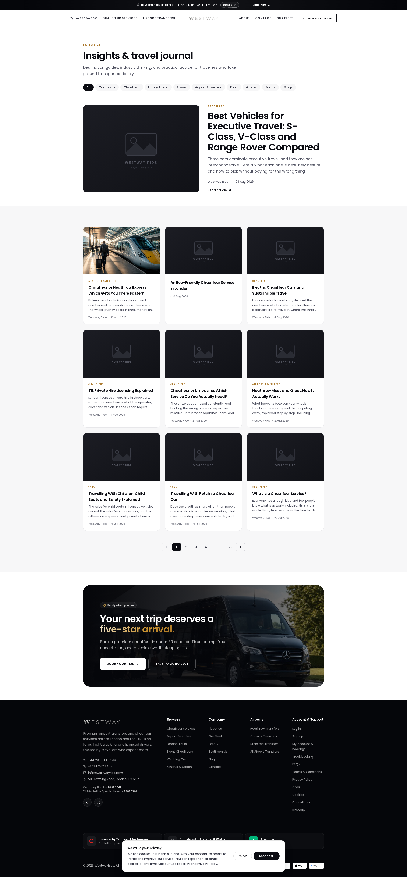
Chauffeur (132, 87)
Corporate (107, 87)
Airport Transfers (158, 18)
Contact (263, 18)
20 (230, 547)
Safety (213, 744)
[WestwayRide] (203, 18)
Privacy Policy (302, 779)
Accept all (267, 856)
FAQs (296, 764)
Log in (296, 729)
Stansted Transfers (264, 744)
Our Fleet (285, 18)
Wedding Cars (177, 759)
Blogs (288, 87)
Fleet (234, 87)
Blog (212, 759)
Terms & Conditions (307, 772)
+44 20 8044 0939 (86, 18)
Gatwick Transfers (263, 736)
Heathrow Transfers (264, 729)
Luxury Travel (158, 87)
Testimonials (218, 751)
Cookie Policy (180, 864)
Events (270, 87)
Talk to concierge (172, 664)
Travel (182, 87)
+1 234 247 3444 (100, 766)
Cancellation (301, 802)
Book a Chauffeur (317, 18)
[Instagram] (98, 802)
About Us (215, 729)
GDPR (296, 787)
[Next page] (240, 547)
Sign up (297, 736)
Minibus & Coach (179, 767)
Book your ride (120, 664)
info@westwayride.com (105, 773)
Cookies (298, 795)
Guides (251, 87)
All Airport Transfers (264, 751)
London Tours (177, 744)
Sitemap (298, 810)
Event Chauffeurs (180, 751)
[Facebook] (87, 802)
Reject (242, 856)
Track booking (302, 756)
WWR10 (228, 4)
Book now (261, 5)
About (244, 18)
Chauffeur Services (119, 18)
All (88, 87)
